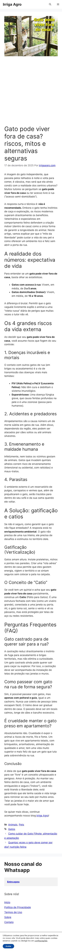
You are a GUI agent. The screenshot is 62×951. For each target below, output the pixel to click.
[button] (50, 4)
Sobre (7, 917)
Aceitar (8, 946)
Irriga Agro (12, 4)
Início (7, 902)
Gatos (11, 829)
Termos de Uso (13, 912)
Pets (21, 824)
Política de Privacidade (17, 907)
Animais (12, 824)
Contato (9, 922)
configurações (41, 940)
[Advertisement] (31, 92)
